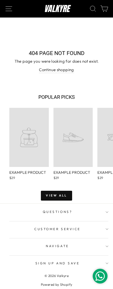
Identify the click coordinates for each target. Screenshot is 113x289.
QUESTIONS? (57, 212)
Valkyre (56, 9)
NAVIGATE (57, 246)
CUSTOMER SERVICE (57, 229)
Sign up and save (57, 263)
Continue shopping (56, 69)
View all (56, 195)
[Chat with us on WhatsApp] (100, 276)
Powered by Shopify (56, 284)
